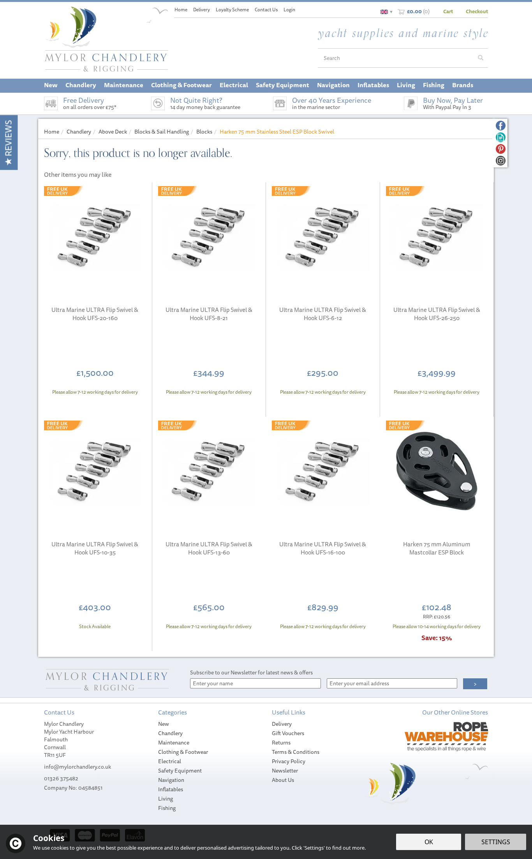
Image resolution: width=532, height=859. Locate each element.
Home (180, 9)
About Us (283, 780)
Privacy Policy (288, 761)
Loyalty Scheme (232, 9)
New (163, 724)
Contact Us (266, 9)
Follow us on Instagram (501, 160)
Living (165, 799)
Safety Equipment (180, 771)
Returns (281, 742)
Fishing (167, 808)
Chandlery (170, 733)
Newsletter (285, 771)
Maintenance (173, 742)
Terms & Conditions (295, 752)
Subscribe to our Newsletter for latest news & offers (251, 672)
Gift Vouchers (288, 733)
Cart (448, 11)
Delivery (282, 724)
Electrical (169, 761)
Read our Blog (501, 137)
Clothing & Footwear (183, 752)
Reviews (8, 139)
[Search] (480, 58)
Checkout (477, 11)
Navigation (171, 780)
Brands (462, 85)
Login (289, 9)
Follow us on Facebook (501, 125)
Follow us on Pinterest (501, 149)
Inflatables (170, 789)
